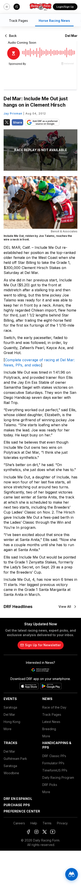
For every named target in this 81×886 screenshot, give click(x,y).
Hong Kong (12, 722)
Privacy (62, 823)
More (7, 729)
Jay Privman (13, 113)
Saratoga (10, 707)
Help (33, 823)
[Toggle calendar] (17, 7)
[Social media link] (28, 831)
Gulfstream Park (15, 758)
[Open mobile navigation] (7, 7)
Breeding (49, 729)
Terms (47, 823)
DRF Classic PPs (54, 756)
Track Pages (51, 714)
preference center (22, 811)
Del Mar (9, 714)
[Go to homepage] (40, 6)
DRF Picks (49, 785)
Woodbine (11, 773)
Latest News (51, 722)
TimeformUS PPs (54, 770)
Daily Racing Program (58, 777)
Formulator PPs (53, 763)
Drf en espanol (18, 799)
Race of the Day (54, 707)
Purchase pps (17, 805)
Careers (19, 823)
